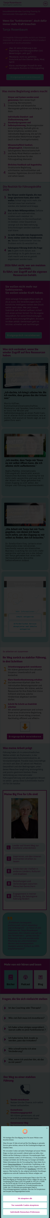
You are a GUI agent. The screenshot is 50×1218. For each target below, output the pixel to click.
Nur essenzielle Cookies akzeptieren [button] (25, 1205)
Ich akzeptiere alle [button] (25, 1198)
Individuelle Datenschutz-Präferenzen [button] (25, 1212)
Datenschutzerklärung (14, 1164)
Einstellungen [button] (32, 1169)
